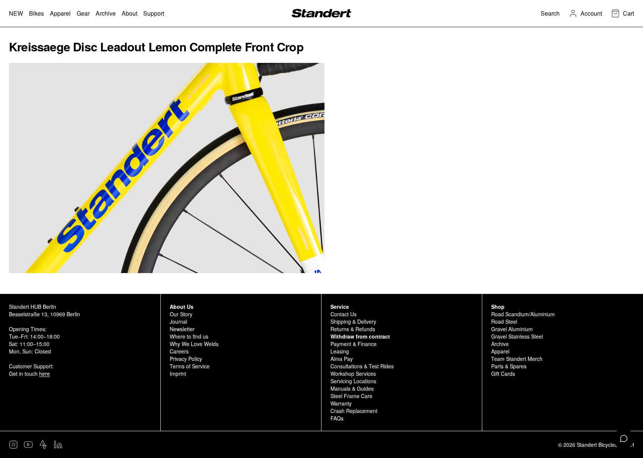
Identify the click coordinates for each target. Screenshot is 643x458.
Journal (178, 321)
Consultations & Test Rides (362, 366)
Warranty (341, 403)
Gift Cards (503, 373)
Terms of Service (189, 366)
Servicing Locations (353, 381)
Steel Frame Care (351, 396)
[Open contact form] (623, 438)
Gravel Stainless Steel (517, 336)
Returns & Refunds (352, 329)
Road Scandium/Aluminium (523, 314)
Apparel (500, 351)
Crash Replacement (353, 410)
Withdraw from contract (360, 336)
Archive (500, 343)
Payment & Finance (353, 343)
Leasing (339, 351)
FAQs (336, 418)
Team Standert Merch (517, 358)
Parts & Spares (509, 366)
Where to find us (189, 336)
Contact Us (343, 314)
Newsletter (182, 329)
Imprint (178, 373)
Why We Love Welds (194, 343)
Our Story (181, 314)
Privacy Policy (186, 358)
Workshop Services (353, 373)
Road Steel (504, 321)
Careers (179, 351)
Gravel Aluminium (512, 329)
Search (550, 13)
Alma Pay (341, 358)
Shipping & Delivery (353, 321)
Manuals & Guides (352, 388)
